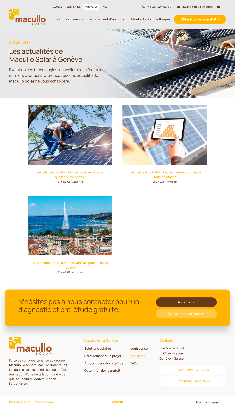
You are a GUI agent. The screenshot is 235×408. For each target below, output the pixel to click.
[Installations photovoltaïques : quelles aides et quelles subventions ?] (70, 135)
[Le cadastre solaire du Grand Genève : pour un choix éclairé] (70, 225)
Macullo (15, 365)
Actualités (77, 181)
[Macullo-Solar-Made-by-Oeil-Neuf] (117, 402)
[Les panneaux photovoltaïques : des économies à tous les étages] (164, 135)
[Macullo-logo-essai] (27, 11)
